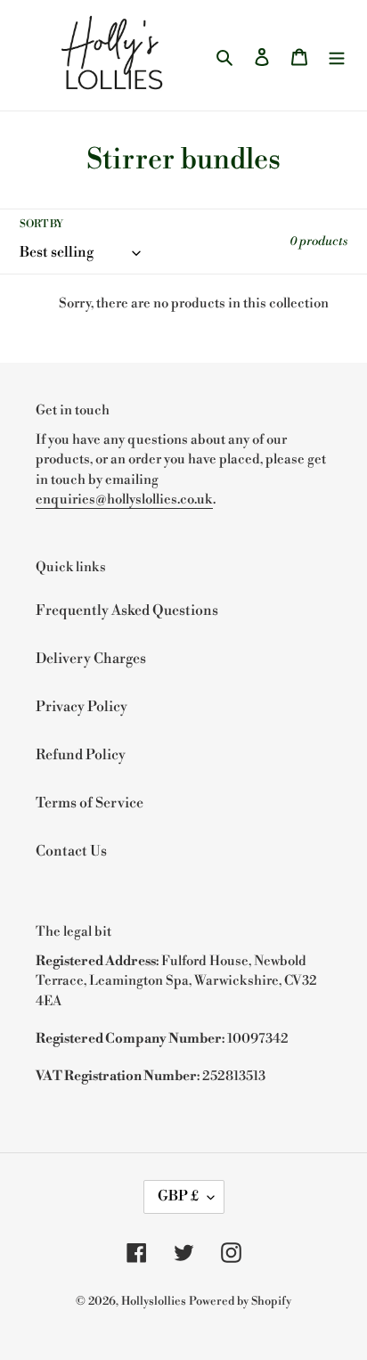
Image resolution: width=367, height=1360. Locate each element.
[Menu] (336, 55)
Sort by (41, 224)
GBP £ (178, 1196)
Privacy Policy (81, 707)
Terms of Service (89, 803)
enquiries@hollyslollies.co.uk (124, 499)
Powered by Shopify (240, 1301)
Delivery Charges (91, 659)
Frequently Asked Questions (127, 610)
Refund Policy (81, 755)
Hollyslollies (153, 1301)
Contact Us (71, 851)
